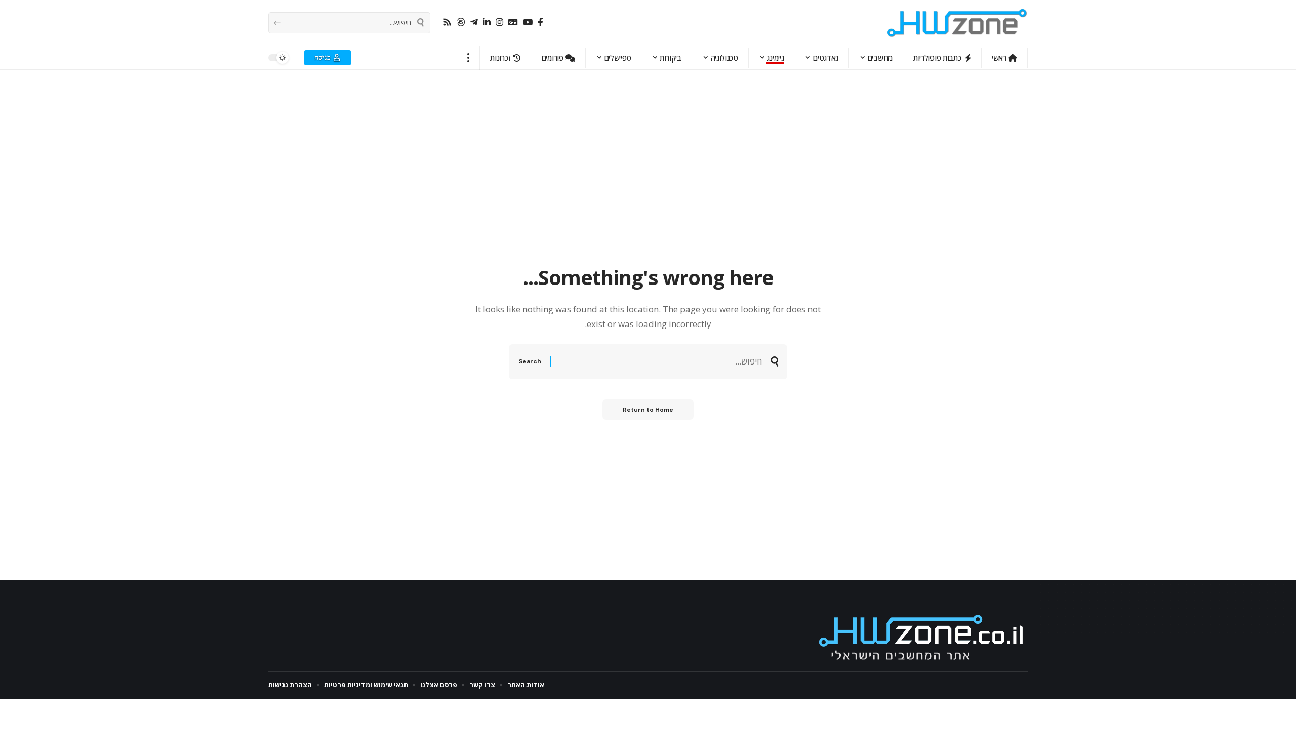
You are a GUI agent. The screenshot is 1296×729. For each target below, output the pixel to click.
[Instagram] (499, 22)
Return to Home (648, 410)
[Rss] (447, 22)
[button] (468, 58)
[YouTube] (527, 22)
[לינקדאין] (486, 22)
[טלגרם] (474, 22)
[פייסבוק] (540, 22)
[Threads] (461, 22)
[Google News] (513, 22)
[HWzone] (957, 23)
